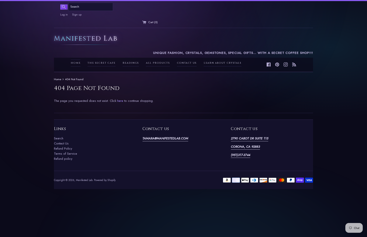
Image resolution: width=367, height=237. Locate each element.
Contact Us (187, 63)
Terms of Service (65, 153)
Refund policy (63, 158)
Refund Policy (63, 148)
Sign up (77, 15)
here (120, 100)
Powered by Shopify (105, 180)
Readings (131, 63)
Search (58, 138)
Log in (64, 15)
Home (76, 63)
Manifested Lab (85, 38)
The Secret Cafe (102, 63)
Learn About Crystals (222, 63)
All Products (158, 63)
